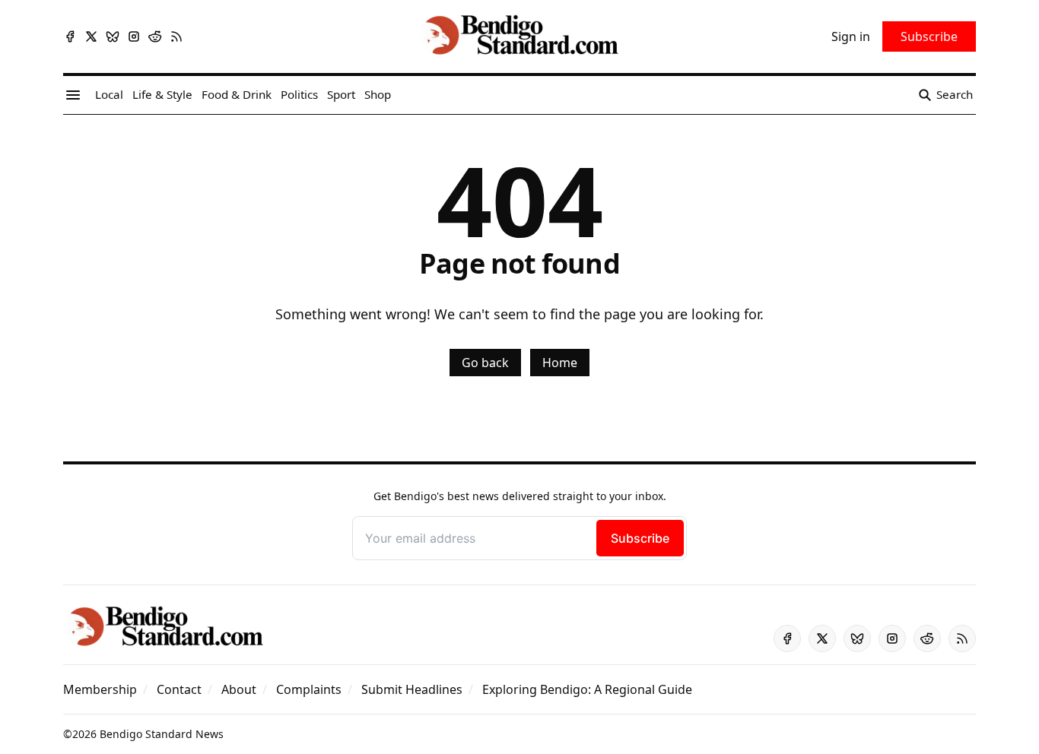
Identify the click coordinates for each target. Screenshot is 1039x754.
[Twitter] (91, 36)
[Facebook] (70, 36)
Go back (485, 362)
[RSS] (176, 36)
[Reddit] (155, 36)
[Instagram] (134, 36)
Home (559, 362)
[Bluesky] (112, 36)
